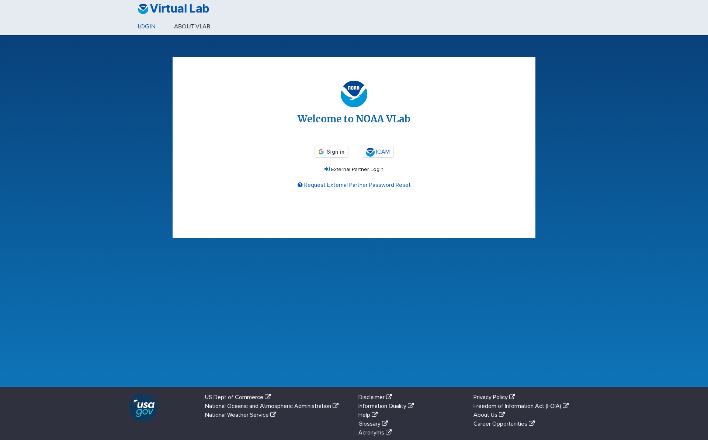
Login (147, 25)
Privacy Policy (491, 397)
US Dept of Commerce (235, 397)
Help (365, 415)
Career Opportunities (501, 424)
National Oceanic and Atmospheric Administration (269, 406)
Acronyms (372, 433)
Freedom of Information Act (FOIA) (518, 406)
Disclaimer (372, 397)
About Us (486, 415)
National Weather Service (237, 415)
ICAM (382, 152)
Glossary (370, 424)
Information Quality (383, 406)
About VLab (192, 25)
